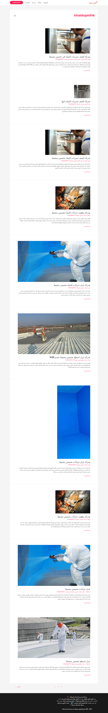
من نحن (34, 2)
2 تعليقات (88, 592)
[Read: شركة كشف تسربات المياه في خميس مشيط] (67, 41)
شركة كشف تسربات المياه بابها (76, 101)
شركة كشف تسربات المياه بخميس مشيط (80, 59)
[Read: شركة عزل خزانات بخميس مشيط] (73, 422)
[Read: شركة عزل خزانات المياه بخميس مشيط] (54, 261)
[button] (16, 2)
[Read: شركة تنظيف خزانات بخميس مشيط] (72, 502)
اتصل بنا (27, 2)
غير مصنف (66, 59)
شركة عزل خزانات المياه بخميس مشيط (72, 285)
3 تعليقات (88, 664)
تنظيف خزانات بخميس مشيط (83, 215)
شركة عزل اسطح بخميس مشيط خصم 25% (70, 357)
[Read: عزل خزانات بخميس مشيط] (54, 565)
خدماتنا (39, 2)
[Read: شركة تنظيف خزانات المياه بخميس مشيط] (72, 198)
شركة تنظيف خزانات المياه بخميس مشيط (71, 212)
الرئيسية (46, 2)
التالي (18, 687)
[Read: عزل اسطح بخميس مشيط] (54, 637)
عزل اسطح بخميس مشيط (78, 661)
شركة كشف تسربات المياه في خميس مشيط (69, 56)
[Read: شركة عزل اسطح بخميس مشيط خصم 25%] (54, 333)
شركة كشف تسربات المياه (83, 104)
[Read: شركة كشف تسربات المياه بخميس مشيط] (67, 142)
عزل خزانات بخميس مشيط (83, 288)
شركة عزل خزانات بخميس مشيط (74, 462)
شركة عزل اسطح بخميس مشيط (82, 360)
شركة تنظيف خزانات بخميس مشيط (73, 516)
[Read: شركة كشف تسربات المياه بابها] (82, 91)
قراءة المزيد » (86, 70)
